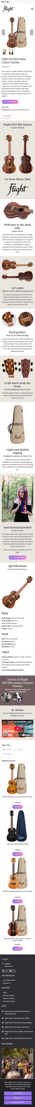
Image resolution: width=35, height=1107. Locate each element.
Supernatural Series (22, 110)
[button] (32, 8)
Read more (17, 807)
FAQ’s (5, 992)
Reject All (18, 1098)
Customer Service (9, 1001)
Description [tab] (7, 116)
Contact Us (6, 983)
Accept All (18, 1093)
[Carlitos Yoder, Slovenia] (17, 697)
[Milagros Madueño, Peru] (6, 697)
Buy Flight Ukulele (9, 980)
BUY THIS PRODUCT (10, 102)
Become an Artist (8, 998)
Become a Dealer (8, 995)
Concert (12, 110)
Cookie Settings (18, 1102)
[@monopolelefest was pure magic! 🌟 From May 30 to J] (17, 1064)
